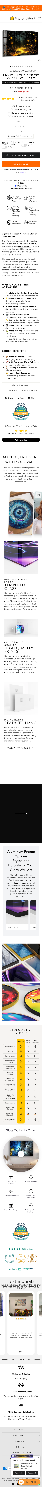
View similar (19, 1473)
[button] (10, 1359)
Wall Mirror (20, 1435)
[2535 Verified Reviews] (21, 420)
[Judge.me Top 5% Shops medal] (32, 1258)
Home (8, 71)
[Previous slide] (4, 1359)
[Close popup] (38, 1457)
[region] (21, 8)
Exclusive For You (20, 1453)
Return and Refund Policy (21, 390)
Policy (20, 1447)
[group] (17, 915)
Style (20, 122)
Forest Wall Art (29, 243)
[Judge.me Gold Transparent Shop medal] (9, 1258)
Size (20, 131)
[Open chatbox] (29, 1482)
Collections (17, 71)
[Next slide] (37, 1359)
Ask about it (32, 1473)
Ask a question (21, 385)
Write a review (21, 440)
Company (20, 1441)
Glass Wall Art (29, 71)
